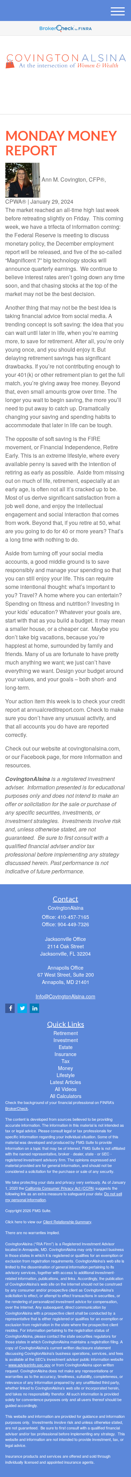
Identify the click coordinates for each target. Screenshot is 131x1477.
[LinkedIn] (65, 87)
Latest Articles (65, 1081)
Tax (65, 1060)
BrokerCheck (16, 1108)
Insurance (65, 1053)
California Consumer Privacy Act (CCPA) (59, 1188)
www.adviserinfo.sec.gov (29, 1364)
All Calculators (65, 1095)
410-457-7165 (69, 103)
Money (65, 1067)
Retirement (65, 1032)
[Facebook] (73, 87)
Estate (66, 1046)
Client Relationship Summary (67, 1221)
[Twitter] (55, 87)
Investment (65, 1039)
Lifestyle (66, 1074)
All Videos (66, 1088)
